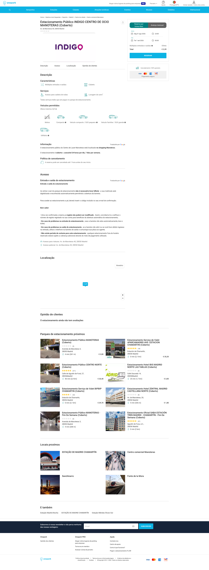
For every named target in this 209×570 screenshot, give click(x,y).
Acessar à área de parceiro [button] (84, 550)
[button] (82, 558)
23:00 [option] (157, 34)
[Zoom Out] (122, 298)
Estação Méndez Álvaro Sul (102, 513)
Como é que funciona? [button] (117, 547)
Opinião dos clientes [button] (47, 541)
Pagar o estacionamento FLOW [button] (120, 551)
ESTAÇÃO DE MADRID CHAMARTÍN (75, 513)
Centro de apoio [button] (115, 544)
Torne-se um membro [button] (82, 546)
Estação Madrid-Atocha (49, 513)
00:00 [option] (157, 40)
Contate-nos (114, 541)
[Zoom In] (122, 295)
